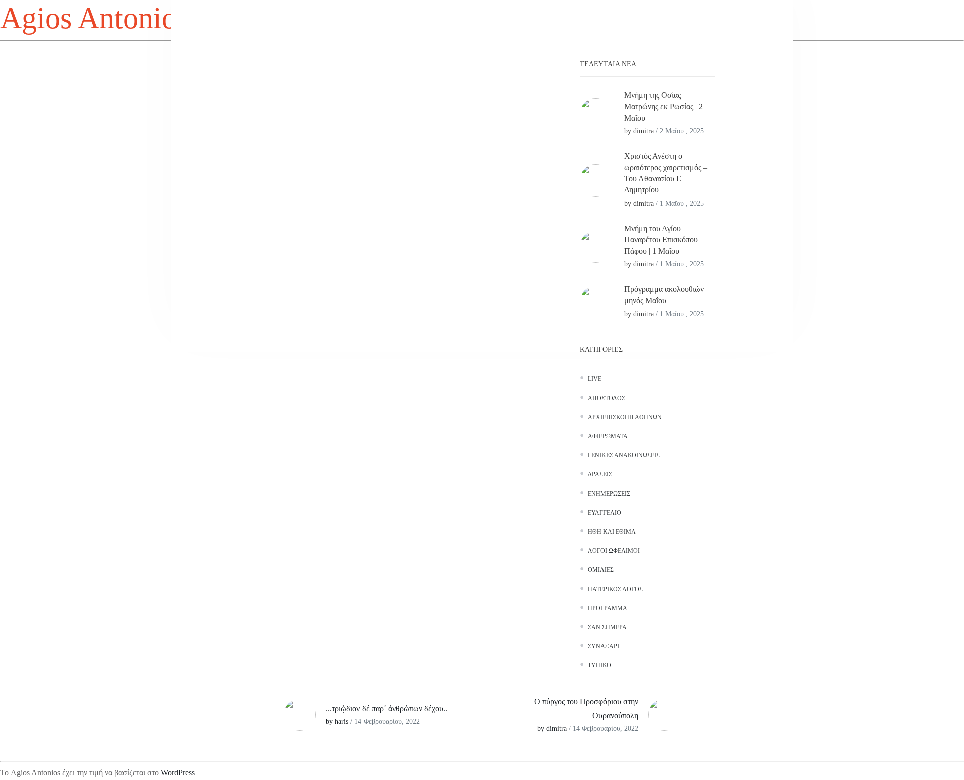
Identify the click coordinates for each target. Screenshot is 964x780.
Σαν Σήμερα (607, 627)
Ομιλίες (601, 569)
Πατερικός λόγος (615, 589)
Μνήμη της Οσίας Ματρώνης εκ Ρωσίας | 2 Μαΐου (663, 106)
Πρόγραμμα (607, 608)
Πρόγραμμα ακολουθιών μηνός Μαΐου (664, 295)
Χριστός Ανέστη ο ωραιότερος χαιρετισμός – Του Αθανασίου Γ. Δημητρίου (665, 173)
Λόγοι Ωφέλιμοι (614, 550)
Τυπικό (599, 665)
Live (594, 378)
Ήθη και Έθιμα (612, 531)
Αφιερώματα (608, 436)
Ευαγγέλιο (604, 512)
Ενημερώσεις (609, 493)
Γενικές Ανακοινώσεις (624, 455)
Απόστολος (606, 398)
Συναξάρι (603, 646)
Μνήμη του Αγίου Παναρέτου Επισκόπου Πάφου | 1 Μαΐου (661, 239)
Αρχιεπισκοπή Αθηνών (625, 417)
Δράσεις (600, 474)
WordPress (178, 772)
